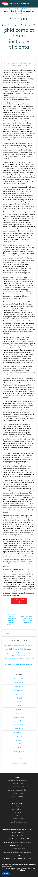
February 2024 (19, 751)
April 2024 (19, 748)
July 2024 (19, 736)
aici (25, 589)
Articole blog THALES (20, 9)
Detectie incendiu (17, 793)
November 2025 (19, 683)
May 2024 (19, 744)
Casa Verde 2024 (17, 809)
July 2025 (19, 698)
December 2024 (19, 725)
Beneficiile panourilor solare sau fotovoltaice (19, 645)
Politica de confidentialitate (17, 822)
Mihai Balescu (10, 63)
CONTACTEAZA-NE (19, 601)
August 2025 (19, 694)
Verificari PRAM (18, 784)
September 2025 (19, 690)
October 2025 (19, 686)
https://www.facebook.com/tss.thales (15, 98)
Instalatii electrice (17, 796)
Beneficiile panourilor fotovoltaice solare (19, 649)
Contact (17, 815)
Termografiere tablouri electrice (17, 787)
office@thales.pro (19, 849)
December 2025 (19, 679)
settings (22, 870)
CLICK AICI (29, 842)
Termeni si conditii (18, 819)
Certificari (17, 812)
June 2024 (19, 740)
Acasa (5, 9)
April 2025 (19, 709)
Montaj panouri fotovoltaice (17, 780)
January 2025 (19, 721)
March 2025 (19, 713)
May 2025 (19, 706)
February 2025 (19, 717)
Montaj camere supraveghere (17, 790)
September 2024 (19, 732)
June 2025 (19, 702)
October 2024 (19, 729)
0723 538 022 (20, 845)
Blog (10, 9)
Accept (6, 873)
